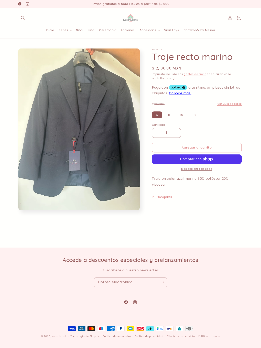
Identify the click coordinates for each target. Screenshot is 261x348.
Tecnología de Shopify (84, 336)
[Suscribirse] (162, 282)
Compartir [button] (164, 197)
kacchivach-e (61, 336)
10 (181, 115)
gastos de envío (195, 74)
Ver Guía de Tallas (229, 104)
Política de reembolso (117, 336)
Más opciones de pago (196, 169)
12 (195, 115)
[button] (22, 17)
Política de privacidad (149, 336)
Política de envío (209, 336)
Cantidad (158, 125)
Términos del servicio (181, 336)
